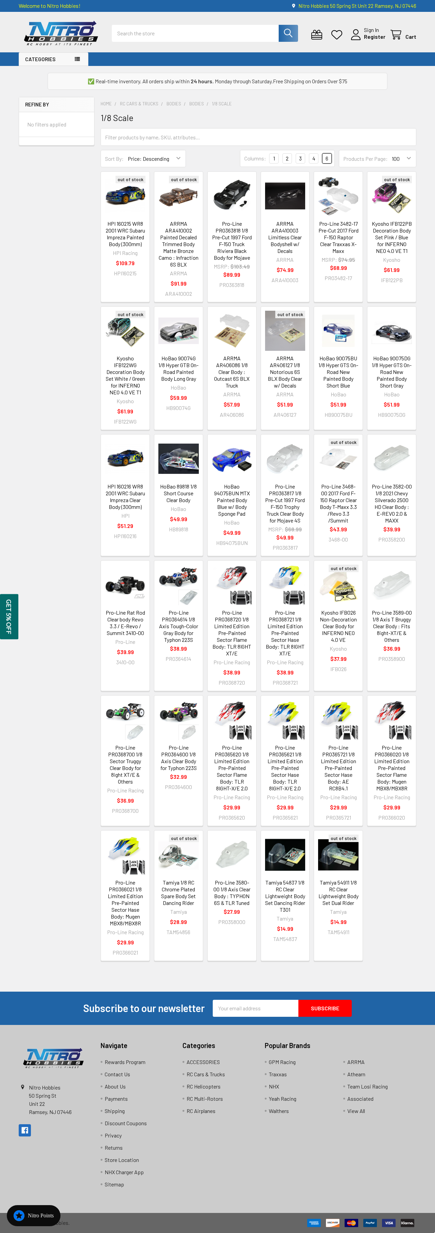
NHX (274, 1086)
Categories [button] (40, 59)
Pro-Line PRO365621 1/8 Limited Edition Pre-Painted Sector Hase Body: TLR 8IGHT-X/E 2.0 (285, 767)
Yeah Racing (282, 1098)
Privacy (113, 1135)
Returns (114, 1147)
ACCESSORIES (203, 1062)
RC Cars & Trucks (206, 1074)
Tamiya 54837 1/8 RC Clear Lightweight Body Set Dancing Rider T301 (285, 896)
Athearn (356, 1074)
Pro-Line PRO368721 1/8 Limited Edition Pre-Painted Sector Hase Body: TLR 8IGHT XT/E (285, 632)
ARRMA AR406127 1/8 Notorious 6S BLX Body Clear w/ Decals (285, 372)
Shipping (115, 1111)
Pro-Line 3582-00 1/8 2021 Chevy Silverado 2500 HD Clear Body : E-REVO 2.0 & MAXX (392, 503)
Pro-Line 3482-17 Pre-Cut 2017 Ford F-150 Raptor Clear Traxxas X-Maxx (338, 237)
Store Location (122, 1160)
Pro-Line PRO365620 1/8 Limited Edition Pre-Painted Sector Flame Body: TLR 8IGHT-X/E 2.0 (231, 767)
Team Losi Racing (367, 1086)
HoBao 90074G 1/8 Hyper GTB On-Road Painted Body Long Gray (178, 368)
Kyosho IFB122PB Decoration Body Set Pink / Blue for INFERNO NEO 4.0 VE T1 (392, 237)
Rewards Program (125, 1062)
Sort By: (114, 158)
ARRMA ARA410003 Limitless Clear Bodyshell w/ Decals (285, 237)
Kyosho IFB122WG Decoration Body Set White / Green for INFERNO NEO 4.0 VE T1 (125, 375)
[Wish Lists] (338, 35)
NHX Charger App (124, 1172)
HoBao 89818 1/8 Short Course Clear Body (178, 493)
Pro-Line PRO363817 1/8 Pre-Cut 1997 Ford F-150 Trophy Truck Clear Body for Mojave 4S (285, 503)
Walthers (279, 1111)
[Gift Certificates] (318, 35)
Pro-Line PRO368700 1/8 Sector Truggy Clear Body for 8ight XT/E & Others (125, 764)
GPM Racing (282, 1062)
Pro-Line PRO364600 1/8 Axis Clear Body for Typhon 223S (178, 757)
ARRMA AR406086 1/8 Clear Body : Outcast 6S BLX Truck (231, 372)
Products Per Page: (365, 158)
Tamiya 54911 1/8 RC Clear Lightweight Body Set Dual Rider (338, 892)
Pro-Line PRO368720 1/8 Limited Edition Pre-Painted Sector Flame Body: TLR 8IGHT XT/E (231, 632)
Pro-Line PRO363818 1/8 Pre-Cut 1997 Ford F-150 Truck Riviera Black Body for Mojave (232, 240)
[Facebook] (25, 1130)
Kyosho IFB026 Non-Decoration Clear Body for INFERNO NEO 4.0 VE (338, 626)
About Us (115, 1086)
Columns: (255, 158)
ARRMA (356, 1062)
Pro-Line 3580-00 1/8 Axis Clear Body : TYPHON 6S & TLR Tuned (231, 892)
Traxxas (278, 1074)
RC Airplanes (201, 1111)
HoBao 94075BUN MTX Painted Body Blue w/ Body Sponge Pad (232, 500)
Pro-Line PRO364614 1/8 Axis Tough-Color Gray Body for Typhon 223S (178, 626)
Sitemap (114, 1184)
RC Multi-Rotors (205, 1098)
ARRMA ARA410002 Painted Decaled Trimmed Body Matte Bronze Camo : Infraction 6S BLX (178, 244)
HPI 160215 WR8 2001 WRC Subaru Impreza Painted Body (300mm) (125, 233)
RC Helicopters (204, 1086)
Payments (116, 1098)
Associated (360, 1098)
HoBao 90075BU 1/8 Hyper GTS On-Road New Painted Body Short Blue (338, 372)
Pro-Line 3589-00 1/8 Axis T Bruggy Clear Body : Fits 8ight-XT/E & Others (392, 626)
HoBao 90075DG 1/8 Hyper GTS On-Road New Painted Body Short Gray (392, 372)
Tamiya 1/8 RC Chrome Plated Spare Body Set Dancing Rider (178, 892)
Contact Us (117, 1074)
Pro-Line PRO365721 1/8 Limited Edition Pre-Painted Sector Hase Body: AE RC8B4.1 (338, 767)
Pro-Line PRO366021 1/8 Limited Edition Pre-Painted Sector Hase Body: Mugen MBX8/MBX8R (125, 902)
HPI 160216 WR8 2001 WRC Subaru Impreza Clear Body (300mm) (125, 496)
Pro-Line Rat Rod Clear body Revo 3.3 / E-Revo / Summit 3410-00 (125, 622)
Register (374, 36)
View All (356, 1111)
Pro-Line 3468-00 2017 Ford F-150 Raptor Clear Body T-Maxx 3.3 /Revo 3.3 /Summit (338, 503)
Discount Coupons (126, 1123)
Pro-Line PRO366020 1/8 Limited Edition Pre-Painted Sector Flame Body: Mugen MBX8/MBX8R (392, 767)
